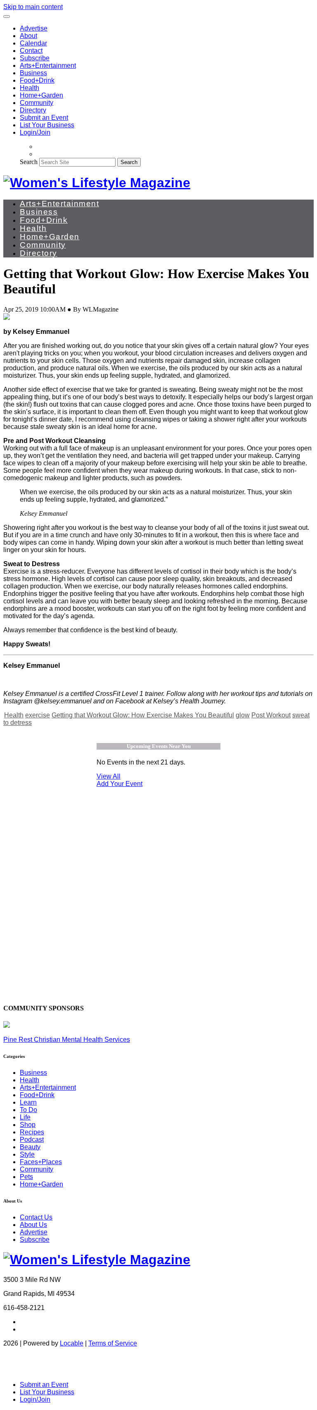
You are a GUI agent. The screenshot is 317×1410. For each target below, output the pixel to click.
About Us (33, 1224)
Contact (31, 50)
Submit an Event (44, 117)
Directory (33, 110)
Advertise (33, 28)
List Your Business (47, 125)
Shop (27, 1124)
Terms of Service (112, 1343)
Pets (26, 1176)
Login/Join (35, 132)
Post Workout (271, 715)
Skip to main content (33, 6)
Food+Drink (37, 80)
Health (29, 87)
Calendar (33, 43)
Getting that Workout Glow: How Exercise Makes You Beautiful (143, 715)
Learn (28, 1102)
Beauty (30, 1146)
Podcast (32, 1139)
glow (243, 715)
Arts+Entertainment (48, 65)
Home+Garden (41, 95)
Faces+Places (41, 1161)
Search (29, 161)
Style (27, 1154)
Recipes (32, 1132)
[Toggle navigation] (6, 16)
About (28, 35)
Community (36, 102)
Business (33, 72)
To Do (28, 1109)
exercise (37, 715)
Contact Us (36, 1217)
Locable (71, 1343)
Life (25, 1117)
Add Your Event (119, 783)
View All (109, 776)
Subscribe (35, 58)
